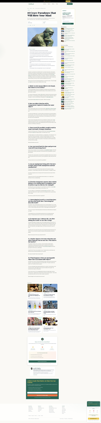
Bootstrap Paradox (52, 131)
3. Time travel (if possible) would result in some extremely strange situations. (40, 53)
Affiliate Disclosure (70, 418)
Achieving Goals (30, 411)
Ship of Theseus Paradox (52, 108)
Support (63, 413)
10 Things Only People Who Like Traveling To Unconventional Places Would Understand (34, 329)
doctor (46, 190)
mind (30, 81)
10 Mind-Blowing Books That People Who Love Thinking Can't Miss (34, 295)
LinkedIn (42, 415)
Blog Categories (64, 410)
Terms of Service (62, 418)
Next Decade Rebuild (51, 411)
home (54, 119)
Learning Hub (39, 410)
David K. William (30, 22)
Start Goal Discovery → (93, 418)
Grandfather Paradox (48, 149)
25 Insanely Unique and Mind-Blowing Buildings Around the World (49, 312)
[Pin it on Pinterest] (30, 25)
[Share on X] (32, 25)
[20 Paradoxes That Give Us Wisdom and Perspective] (34, 305)
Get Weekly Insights (68, 23)
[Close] (71, 1)
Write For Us (63, 411)
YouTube (39, 415)
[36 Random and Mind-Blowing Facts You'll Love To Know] (50, 288)
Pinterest (36, 415)
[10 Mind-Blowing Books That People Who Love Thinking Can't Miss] (34, 288)
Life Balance (29, 410)
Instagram (32, 415)
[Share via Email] (34, 25)
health (54, 186)
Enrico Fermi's (36, 99)
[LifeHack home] (31, 4)
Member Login (63, 412)
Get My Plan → (68, 1)
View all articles (35, 374)
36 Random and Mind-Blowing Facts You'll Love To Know (49, 295)
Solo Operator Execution (52, 412)
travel (33, 132)
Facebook (29, 415)
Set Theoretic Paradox (47, 246)
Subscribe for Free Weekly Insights (42, 395)
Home (28, 8)
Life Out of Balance (51, 410)
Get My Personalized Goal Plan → (42, 361)
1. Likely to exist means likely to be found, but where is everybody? (39, 50)
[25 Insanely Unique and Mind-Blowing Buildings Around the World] (50, 305)
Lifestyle (31, 8)
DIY (44, 326)
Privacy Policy (66, 418)
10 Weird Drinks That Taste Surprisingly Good (48, 328)
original (47, 108)
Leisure (45, 293)
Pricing (39, 411)
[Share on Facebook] (28, 25)
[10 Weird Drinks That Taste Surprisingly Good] (50, 321)
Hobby (33, 8)
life (41, 94)
